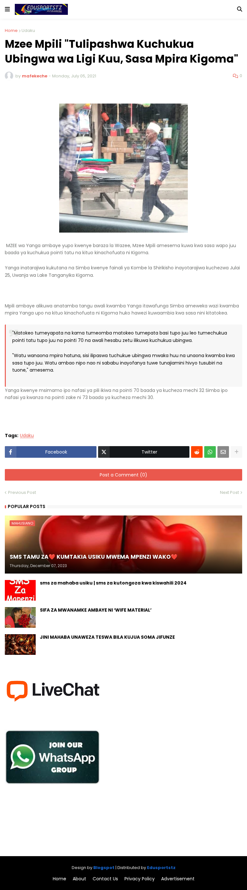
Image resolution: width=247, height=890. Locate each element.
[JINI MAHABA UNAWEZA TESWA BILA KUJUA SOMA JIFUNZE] (20, 644)
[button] (7, 9)
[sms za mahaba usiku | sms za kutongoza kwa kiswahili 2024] (20, 590)
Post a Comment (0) (123, 475)
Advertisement (178, 879)
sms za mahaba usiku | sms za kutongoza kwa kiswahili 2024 (113, 583)
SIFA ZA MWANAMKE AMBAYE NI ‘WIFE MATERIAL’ (95, 610)
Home (11, 30)
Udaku (28, 30)
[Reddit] (197, 452)
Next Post (229, 492)
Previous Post (22, 492)
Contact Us (105, 879)
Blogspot (103, 868)
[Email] (223, 452)
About (79, 879)
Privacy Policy (139, 879)
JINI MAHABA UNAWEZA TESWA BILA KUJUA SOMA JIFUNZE (107, 637)
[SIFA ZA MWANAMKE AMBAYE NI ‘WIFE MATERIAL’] (20, 617)
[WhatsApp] (210, 452)
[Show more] (236, 452)
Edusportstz (161, 868)
